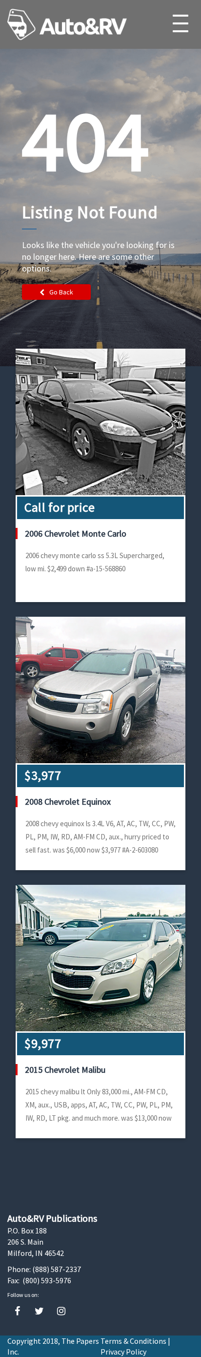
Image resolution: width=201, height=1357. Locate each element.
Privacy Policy (123, 1352)
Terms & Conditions (133, 1341)
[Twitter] (39, 1311)
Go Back (61, 292)
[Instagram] (61, 1311)
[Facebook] (17, 1311)
